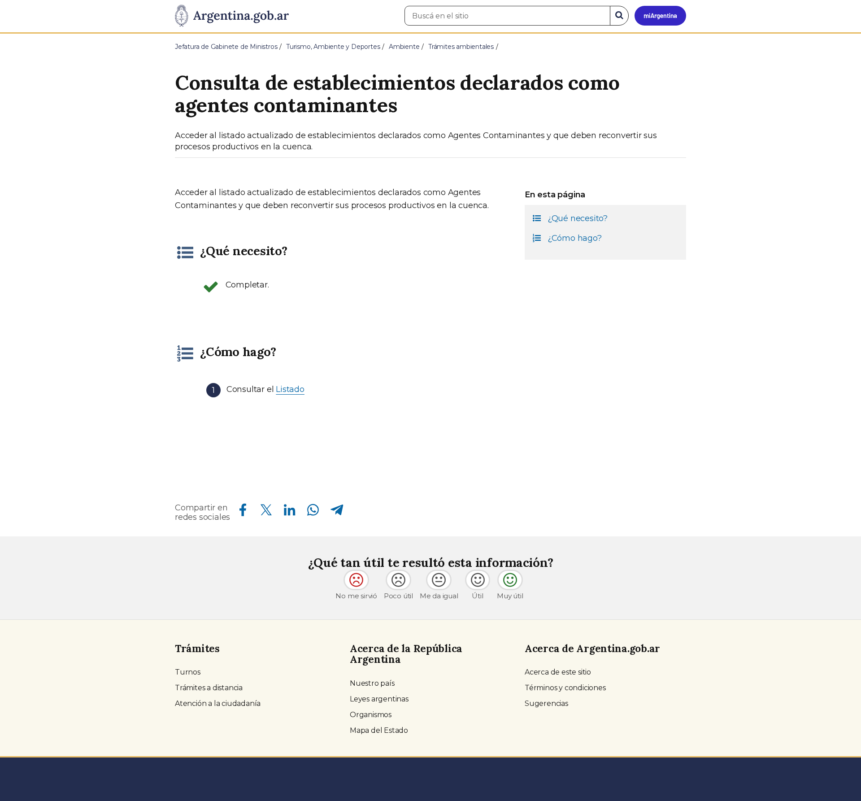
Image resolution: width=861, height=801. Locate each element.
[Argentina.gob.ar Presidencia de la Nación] (232, 16)
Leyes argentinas (379, 699)
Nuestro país (372, 683)
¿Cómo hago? (575, 238)
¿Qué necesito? (578, 218)
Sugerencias (546, 703)
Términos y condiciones (565, 687)
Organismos (370, 714)
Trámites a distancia (209, 687)
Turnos (187, 672)
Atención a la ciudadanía (218, 703)
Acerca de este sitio (558, 672)
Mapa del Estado (379, 730)
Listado (290, 389)
